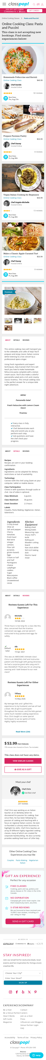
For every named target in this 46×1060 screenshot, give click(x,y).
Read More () (23, 731)
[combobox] (23, 973)
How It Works (9, 1016)
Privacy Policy (36, 1038)
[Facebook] (16, 992)
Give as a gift (23, 769)
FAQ (22, 1028)
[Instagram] (10, 992)
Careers (23, 1013)
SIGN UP (23, 982)
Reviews (26, 340)
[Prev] (7, 301)
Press (22, 1019)
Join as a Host (26, 1016)
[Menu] (4, 4)
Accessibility (10, 1038)
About (7, 340)
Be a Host (7, 1010)
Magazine (7, 1022)
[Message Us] (38, 4)
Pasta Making (21, 860)
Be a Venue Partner (11, 1013)
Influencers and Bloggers (31, 1022)
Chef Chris (26, 789)
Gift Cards (7, 1019)
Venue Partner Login (29, 1025)
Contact (23, 1010)
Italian (22, 863)
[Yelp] (23, 992)
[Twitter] (29, 992)
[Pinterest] (35, 992)
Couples (10, 860)
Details (16, 340)
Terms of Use (22, 1038)
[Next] (39, 301)
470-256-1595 (31, 1047)
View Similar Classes (23, 761)
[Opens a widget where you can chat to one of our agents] (36, 1055)
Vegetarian (33, 860)
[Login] (42, 4)
